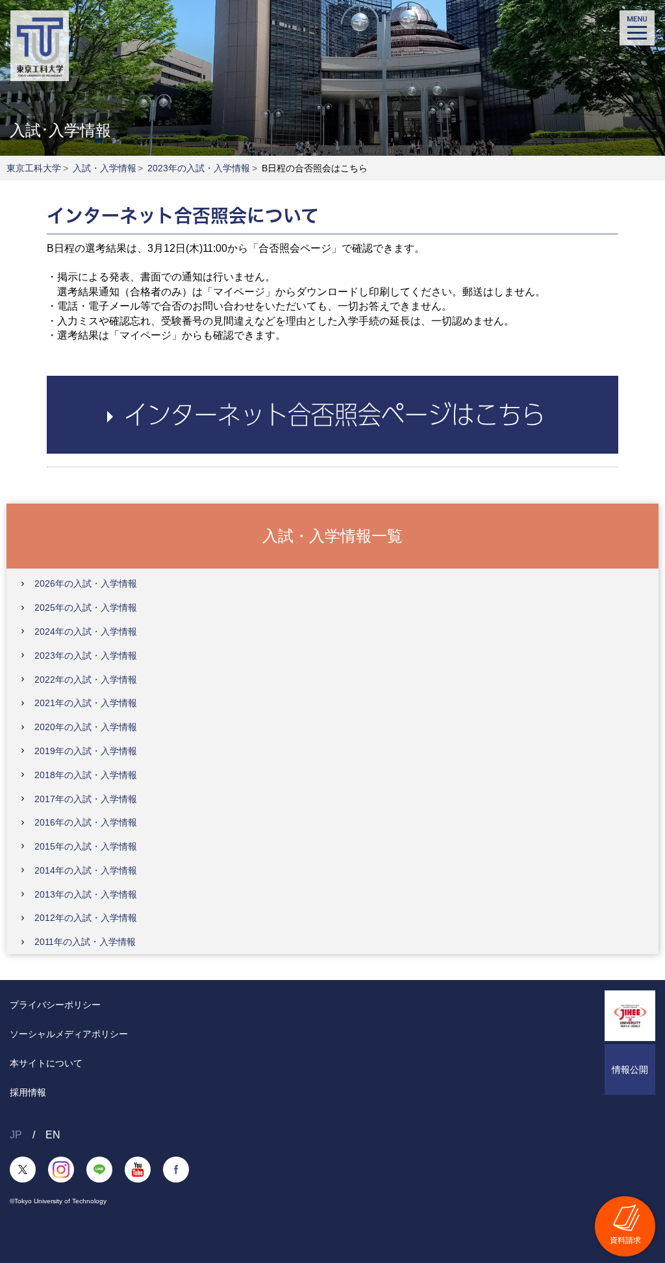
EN (53, 1134)
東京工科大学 (33, 168)
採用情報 (28, 1092)
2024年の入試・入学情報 (85, 631)
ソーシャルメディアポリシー (69, 1034)
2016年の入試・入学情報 (85, 822)
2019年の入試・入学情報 (85, 751)
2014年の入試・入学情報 (85, 870)
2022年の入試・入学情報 (85, 679)
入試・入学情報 (104, 168)
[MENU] (637, 27)
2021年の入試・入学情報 (85, 703)
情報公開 (630, 1069)
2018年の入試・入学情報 (85, 775)
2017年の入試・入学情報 (85, 799)
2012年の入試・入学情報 (85, 918)
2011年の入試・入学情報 (85, 942)
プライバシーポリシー (55, 1004)
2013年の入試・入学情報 (85, 894)
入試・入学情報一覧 (332, 535)
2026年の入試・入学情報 (85, 583)
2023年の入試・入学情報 (198, 168)
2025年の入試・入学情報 (85, 607)
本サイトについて (46, 1063)
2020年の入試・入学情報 (85, 727)
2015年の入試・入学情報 (85, 846)
